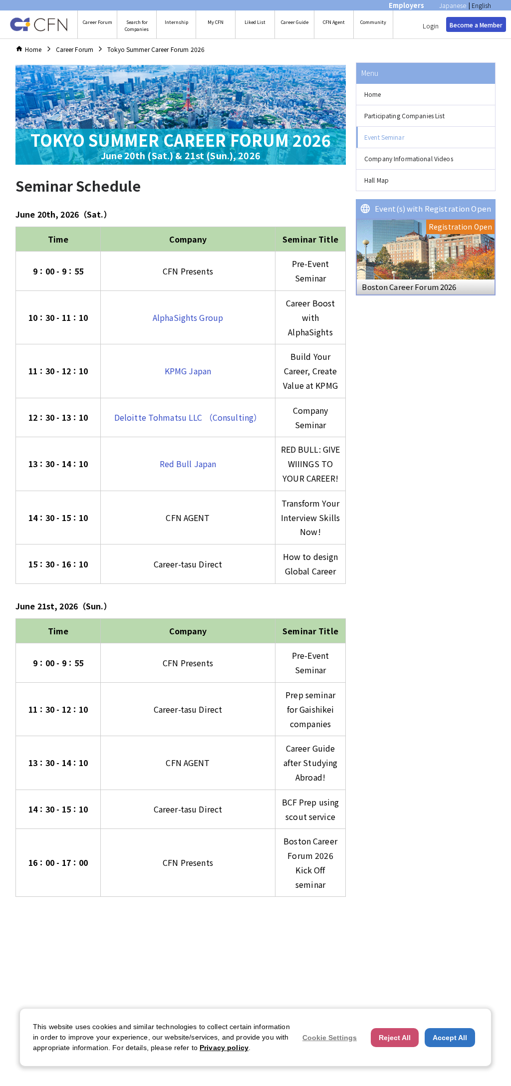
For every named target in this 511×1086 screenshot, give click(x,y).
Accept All (450, 1038)
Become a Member (476, 24)
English (481, 5)
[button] (425, 94)
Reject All (395, 1038)
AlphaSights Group (188, 317)
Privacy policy (224, 1048)
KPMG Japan (188, 371)
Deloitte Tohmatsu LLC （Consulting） (187, 417)
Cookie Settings (329, 1038)
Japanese (452, 5)
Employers (406, 5)
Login (431, 25)
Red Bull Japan (188, 464)
